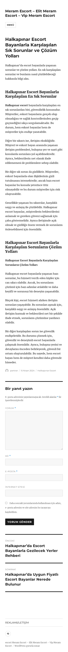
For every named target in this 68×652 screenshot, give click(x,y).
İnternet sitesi (15, 487)
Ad (8, 456)
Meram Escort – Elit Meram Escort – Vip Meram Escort (30, 13)
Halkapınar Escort (46, 370)
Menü (10, 25)
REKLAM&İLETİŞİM (17, 622)
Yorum (10, 408)
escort (8, 642)
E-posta (11, 471)
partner (14, 370)
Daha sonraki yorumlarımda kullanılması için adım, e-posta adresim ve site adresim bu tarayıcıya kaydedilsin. (33, 507)
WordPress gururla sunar (27, 646)
